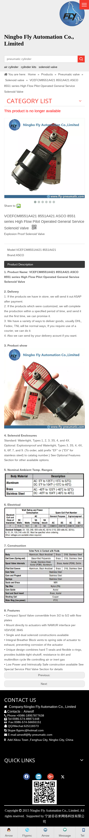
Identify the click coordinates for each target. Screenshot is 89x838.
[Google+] (50, 776)
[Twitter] (62, 776)
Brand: (11, 255)
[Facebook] (26, 776)
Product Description (20, 264)
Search (81, 59)
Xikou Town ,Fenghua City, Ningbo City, (39, 739)
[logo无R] (72, 13)
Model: (11, 249)
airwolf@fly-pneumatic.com (34, 734)
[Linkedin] (38, 776)
